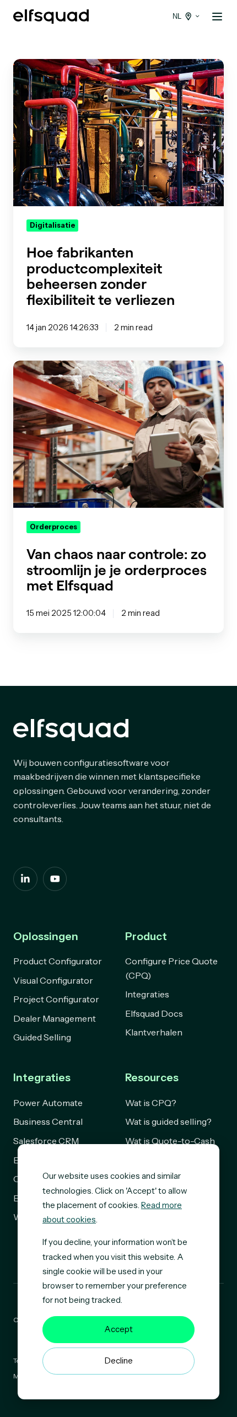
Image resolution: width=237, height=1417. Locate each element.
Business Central (48, 1121)
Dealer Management (54, 1018)
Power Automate (48, 1102)
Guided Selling (42, 1037)
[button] (217, 16)
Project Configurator (56, 999)
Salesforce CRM (46, 1140)
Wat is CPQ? (150, 1102)
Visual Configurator (53, 980)
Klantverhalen (153, 1032)
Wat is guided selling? (168, 1121)
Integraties (147, 994)
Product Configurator (57, 961)
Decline (119, 1360)
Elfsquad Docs (154, 1013)
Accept (118, 1329)
